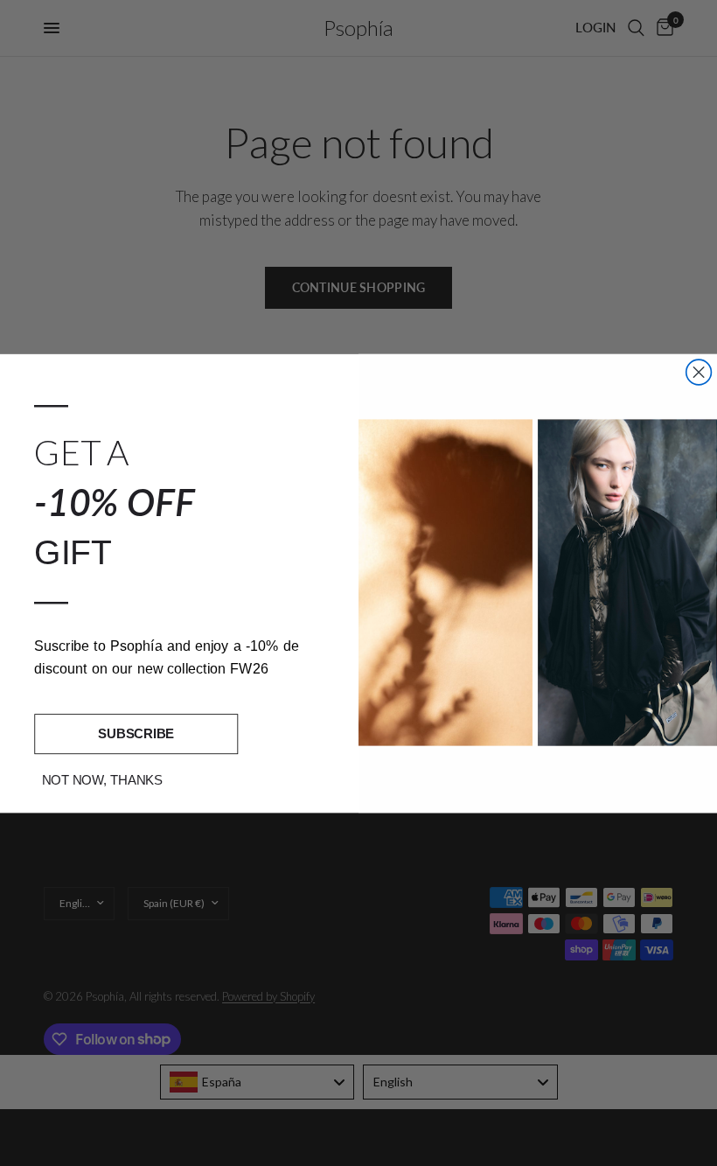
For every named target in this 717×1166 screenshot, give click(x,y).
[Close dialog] (699, 372)
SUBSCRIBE (136, 733)
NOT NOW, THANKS (103, 779)
